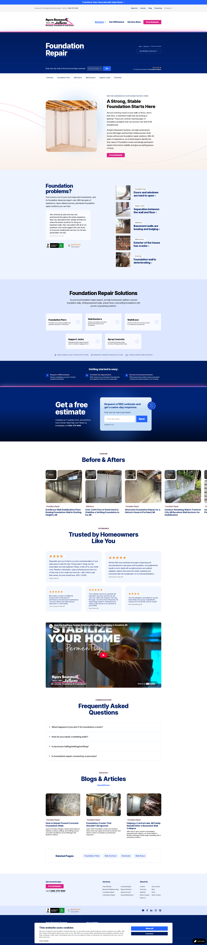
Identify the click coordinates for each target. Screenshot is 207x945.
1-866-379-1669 (72, 8)
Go (107, 68)
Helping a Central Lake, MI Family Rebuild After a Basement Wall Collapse (144, 815)
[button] (64, 486)
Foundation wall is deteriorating (138, 259)
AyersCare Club (126, 892)
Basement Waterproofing (111, 889)
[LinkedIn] (151, 910)
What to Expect (145, 895)
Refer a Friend (156, 895)
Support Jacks (104, 77)
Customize (149, 934)
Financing (158, 8)
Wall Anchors (91, 77)
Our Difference (116, 22)
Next (142, 418)
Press (153, 892)
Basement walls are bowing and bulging (138, 226)
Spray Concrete (123, 341)
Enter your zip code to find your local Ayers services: (65, 68)
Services (99, 22)
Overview (49, 77)
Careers (143, 8)
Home (140, 46)
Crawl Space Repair (109, 895)
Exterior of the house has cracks (138, 243)
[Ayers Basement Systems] (60, 22)
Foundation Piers (63, 77)
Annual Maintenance (127, 895)
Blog (150, 8)
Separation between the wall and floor (138, 209)
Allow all (149, 928)
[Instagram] (156, 910)
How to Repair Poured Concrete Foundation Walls (63, 815)
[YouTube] (143, 910)
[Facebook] (147, 910)
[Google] (160, 910)
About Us (134, 8)
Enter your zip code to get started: (117, 412)
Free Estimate (107, 886)
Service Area (134, 22)
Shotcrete (118, 77)
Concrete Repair (126, 886)
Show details (44, 941)
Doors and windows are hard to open (138, 192)
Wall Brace (78, 77)
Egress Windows (126, 889)
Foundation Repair (52, 506)
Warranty (142, 892)
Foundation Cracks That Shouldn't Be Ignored (103, 815)
